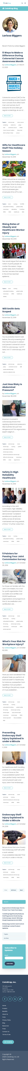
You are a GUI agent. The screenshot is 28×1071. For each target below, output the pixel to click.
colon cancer (20, 122)
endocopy (5, 797)
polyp (20, 125)
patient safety (19, 206)
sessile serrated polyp (8, 369)
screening (5, 125)
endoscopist (6, 712)
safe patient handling (8, 206)
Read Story (7, 115)
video (9, 460)
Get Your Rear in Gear (8, 133)
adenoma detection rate (9, 372)
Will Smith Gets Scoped (11, 310)
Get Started (8, 1042)
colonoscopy (11, 122)
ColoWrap (22, 209)
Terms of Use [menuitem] (6, 1034)
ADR (21, 366)
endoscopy (6, 446)
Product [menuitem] (4, 1008)
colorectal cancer (12, 127)
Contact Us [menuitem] (5, 1031)
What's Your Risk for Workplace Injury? (13, 643)
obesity (5, 296)
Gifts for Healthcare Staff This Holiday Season (13, 147)
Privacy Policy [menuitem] (6, 1020)
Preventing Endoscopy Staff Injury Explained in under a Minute (13, 737)
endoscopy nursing (7, 452)
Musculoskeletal (17, 717)
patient (19, 446)
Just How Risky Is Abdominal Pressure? (12, 387)
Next (21, 890)
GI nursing (5, 624)
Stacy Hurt (19, 130)
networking (14, 209)
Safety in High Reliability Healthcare (10, 474)
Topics (6, 934)
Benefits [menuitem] (4, 1011)
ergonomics (17, 460)
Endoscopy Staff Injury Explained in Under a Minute (13, 817)
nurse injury (6, 209)
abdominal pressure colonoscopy (11, 454)
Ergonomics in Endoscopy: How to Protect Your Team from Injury (13, 909)
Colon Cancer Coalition (8, 130)
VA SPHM (22, 204)
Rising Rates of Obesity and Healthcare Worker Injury (13, 228)
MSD (23, 212)
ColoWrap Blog (11, 8)
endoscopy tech (7, 629)
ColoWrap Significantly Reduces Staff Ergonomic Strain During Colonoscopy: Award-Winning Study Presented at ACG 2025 (13, 917)
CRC (4, 127)
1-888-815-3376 (11, 992)
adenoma (13, 125)
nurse (9, 204)
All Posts (13, 890)
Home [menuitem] (4, 1005)
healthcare (16, 212)
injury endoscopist (16, 712)
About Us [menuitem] (5, 1014)
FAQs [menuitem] (4, 1017)
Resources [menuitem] (5, 1026)
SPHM (4, 212)
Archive (6, 938)
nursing (15, 204)
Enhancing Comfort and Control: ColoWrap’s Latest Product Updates (13, 926)
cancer (17, 133)
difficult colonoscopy (8, 457)
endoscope (14, 626)
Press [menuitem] (4, 1029)
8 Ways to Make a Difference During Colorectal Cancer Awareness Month (13, 57)
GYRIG (21, 127)
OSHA (9, 212)
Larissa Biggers (10, 65)
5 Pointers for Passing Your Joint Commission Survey (14, 556)
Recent (6, 902)
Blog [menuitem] (3, 1023)
